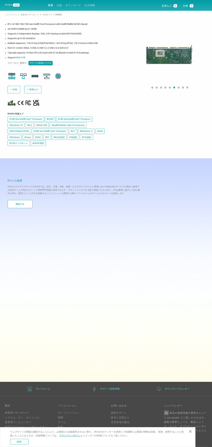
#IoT (73, 131)
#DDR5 (50, 119)
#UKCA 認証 (38, 143)
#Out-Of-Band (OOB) (19, 131)
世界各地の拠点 (120, 422)
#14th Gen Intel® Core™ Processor (49, 131)
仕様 (59, 5)
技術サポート (119, 412)
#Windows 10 (16, 125)
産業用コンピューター (18, 422)
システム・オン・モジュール (22, 417)
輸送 (60, 426)
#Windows (14, 137)
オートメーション (68, 412)
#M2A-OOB (41, 125)
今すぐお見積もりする (40, 63)
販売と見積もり (120, 417)
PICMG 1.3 (47, 15)
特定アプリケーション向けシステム (26, 426)
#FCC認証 (86, 137)
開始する (20, 204)
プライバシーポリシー (70, 435)
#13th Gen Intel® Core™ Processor (74, 119)
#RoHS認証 (59, 137)
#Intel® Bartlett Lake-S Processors (68, 125)
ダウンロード (73, 5)
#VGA (38, 137)
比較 (13, 89)
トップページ (11, 15)
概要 (50, 5)
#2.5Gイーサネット (18, 143)
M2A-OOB (20, 57)
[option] (170, 54)
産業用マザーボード (30, 15)
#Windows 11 (86, 131)
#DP (47, 137)
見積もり (33, 89)
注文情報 (89, 5)
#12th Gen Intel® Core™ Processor (25, 119)
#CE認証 (73, 137)
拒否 (19, 441)
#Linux (27, 137)
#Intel (100, 131)
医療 (60, 417)
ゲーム (62, 422)
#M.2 (29, 125)
